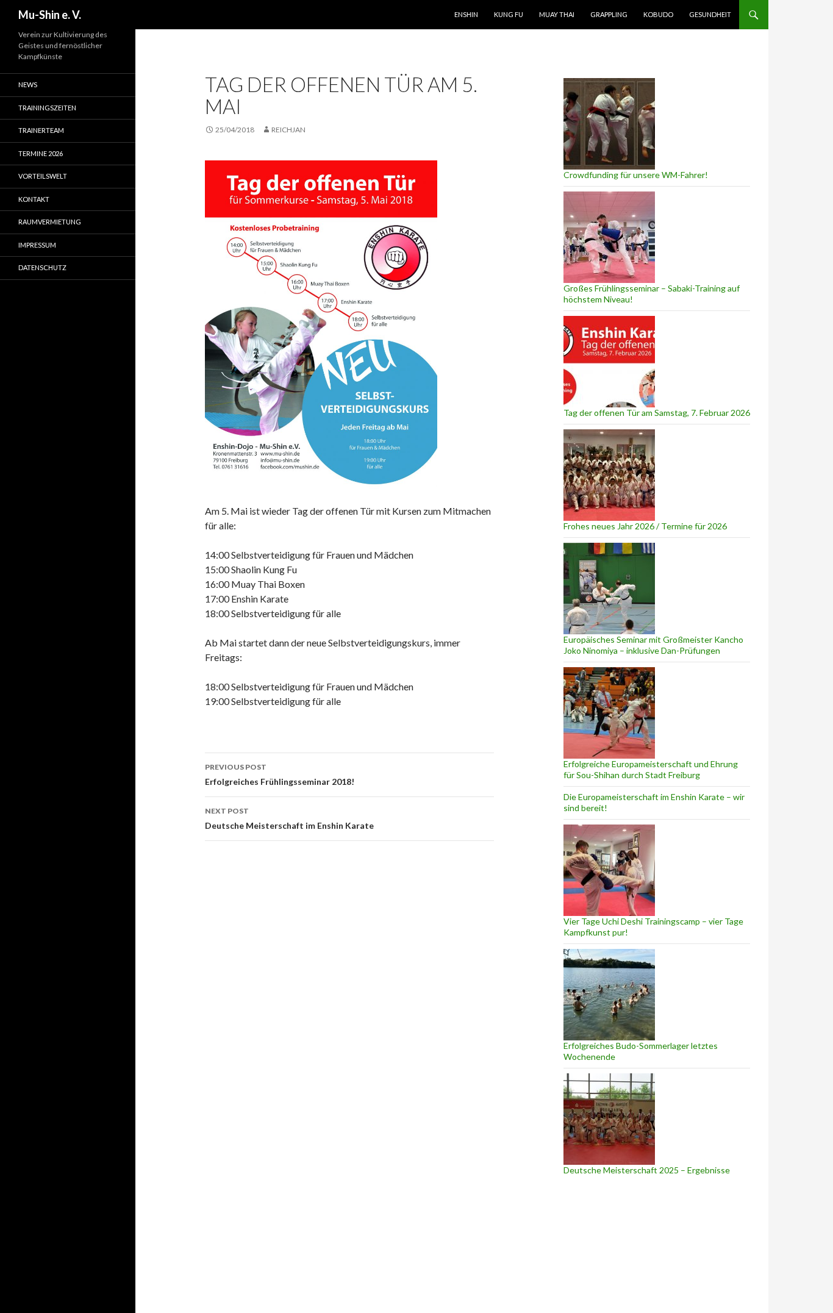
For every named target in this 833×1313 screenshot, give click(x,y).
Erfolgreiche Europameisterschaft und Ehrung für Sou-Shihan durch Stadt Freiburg (650, 769)
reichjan (288, 129)
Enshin (466, 14)
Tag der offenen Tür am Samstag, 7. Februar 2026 (656, 412)
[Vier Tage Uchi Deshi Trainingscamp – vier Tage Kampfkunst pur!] (609, 870)
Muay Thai (556, 14)
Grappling (608, 14)
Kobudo (658, 14)
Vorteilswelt (42, 176)
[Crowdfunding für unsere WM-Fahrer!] (609, 124)
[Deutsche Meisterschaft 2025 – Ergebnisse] (609, 1119)
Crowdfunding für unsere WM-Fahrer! (635, 175)
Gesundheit (710, 14)
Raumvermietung (49, 222)
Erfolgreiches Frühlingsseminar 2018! (279, 774)
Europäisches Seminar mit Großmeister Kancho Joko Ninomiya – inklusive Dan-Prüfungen (653, 645)
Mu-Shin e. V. (49, 14)
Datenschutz (42, 267)
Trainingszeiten (47, 108)
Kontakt (33, 199)
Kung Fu (508, 14)
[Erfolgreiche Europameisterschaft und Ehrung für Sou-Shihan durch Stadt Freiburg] (609, 713)
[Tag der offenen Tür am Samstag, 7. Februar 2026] (609, 361)
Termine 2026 (40, 153)
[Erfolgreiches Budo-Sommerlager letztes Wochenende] (609, 994)
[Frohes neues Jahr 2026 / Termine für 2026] (609, 475)
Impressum (37, 245)
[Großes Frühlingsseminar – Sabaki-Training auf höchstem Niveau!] (609, 237)
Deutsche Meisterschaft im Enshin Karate (289, 818)
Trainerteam (41, 130)
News (27, 84)
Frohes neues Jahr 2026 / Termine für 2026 (645, 526)
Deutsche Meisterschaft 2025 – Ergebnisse (646, 1170)
